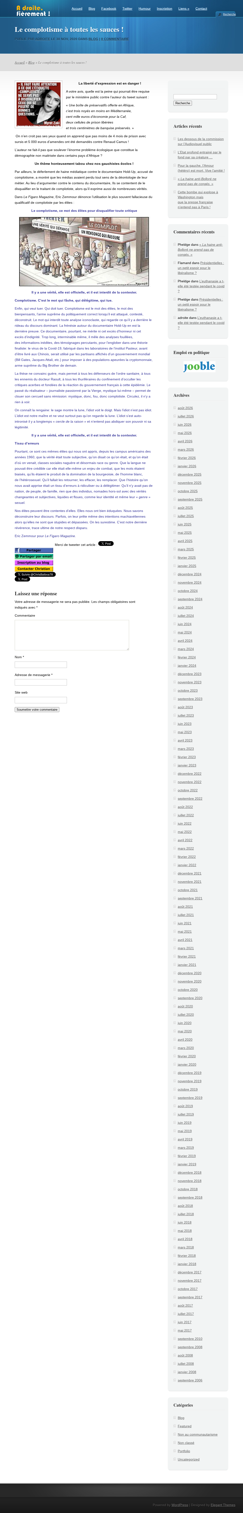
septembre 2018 (190, 1197)
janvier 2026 (187, 466)
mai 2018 (185, 1231)
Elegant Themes (223, 1505)
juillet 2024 (186, 616)
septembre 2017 (190, 1297)
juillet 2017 (186, 1314)
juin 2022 (185, 823)
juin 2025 (185, 524)
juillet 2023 (186, 715)
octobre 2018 (188, 1189)
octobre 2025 (188, 491)
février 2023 (187, 757)
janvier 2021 (187, 965)
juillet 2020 (186, 1015)
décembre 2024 (189, 574)
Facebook (108, 8)
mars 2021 (186, 948)
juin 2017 (185, 1322)
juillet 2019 (186, 1114)
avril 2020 (185, 1039)
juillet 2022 (186, 815)
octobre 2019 (188, 1089)
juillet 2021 (186, 915)
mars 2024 (186, 649)
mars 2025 (186, 549)
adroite (42, 39)
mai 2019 (185, 1131)
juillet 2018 (186, 1214)
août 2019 (185, 1106)
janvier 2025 (187, 566)
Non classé (186, 1443)
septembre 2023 (190, 699)
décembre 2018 (189, 1172)
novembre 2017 (189, 1280)
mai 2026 (185, 433)
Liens (183, 8)
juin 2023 (185, 724)
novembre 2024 (189, 582)
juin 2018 (185, 1222)
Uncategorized (189, 1459)
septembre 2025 (190, 499)
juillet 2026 (186, 416)
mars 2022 (186, 848)
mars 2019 (186, 1147)
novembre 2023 (189, 682)
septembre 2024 (190, 599)
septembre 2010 (190, 1339)
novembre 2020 (189, 981)
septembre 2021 (190, 898)
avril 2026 (185, 441)
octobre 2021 (188, 890)
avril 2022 (185, 840)
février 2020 (187, 1056)
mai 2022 (185, 832)
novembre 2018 (189, 1181)
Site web (21, 692)
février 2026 (187, 458)
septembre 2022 (190, 798)
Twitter (127, 8)
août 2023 (185, 707)
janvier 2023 (187, 765)
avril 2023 (185, 740)
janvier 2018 (187, 1264)
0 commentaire (115, 39)
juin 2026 (185, 424)
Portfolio (184, 1451)
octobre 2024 (188, 591)
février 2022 (187, 857)
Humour (145, 8)
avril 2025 (185, 541)
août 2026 (185, 408)
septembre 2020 (190, 998)
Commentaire (25, 615)
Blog (92, 8)
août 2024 (185, 607)
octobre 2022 (188, 790)
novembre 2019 (189, 1081)
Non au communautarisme (198, 1434)
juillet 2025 (186, 516)
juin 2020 (185, 1023)
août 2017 (185, 1305)
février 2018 (187, 1256)
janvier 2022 (187, 865)
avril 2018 (185, 1239)
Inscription (164, 8)
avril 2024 (185, 641)
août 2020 (185, 1006)
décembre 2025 (189, 474)
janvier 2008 (187, 1372)
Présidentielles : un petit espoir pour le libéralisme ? (201, 268)
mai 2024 (185, 632)
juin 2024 (185, 624)
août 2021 (185, 906)
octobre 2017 (188, 1289)
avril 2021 (185, 940)
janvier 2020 (187, 1064)
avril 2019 (185, 1139)
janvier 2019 (187, 1164)
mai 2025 (185, 532)
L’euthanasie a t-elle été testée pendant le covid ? (201, 286)
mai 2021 (185, 931)
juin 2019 (185, 1123)
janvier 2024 (187, 665)
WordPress (180, 1505)
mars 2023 (186, 749)
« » (200, 249)
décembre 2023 (189, 674)
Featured (185, 1426)
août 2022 (185, 807)
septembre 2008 (190, 1347)
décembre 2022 (189, 773)
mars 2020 (186, 1048)
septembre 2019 (190, 1098)
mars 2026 (186, 449)
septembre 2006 (190, 1380)
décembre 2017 (189, 1272)
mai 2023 (185, 732)
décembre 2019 (189, 1073)
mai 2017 (185, 1330)
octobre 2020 (188, 990)
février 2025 (187, 557)
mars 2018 (186, 1247)
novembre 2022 (189, 782)
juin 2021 (185, 923)
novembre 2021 (189, 882)
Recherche (229, 14)
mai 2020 (185, 1031)
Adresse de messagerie (33, 675)
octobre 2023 (188, 690)
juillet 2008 (186, 1364)
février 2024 (187, 657)
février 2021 (187, 956)
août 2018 (185, 1206)
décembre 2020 (189, 973)
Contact (201, 8)
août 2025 (185, 508)
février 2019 (187, 1156)
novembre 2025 (189, 483)
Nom (19, 657)
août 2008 (185, 1355)
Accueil (77, 8)
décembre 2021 (189, 873)
